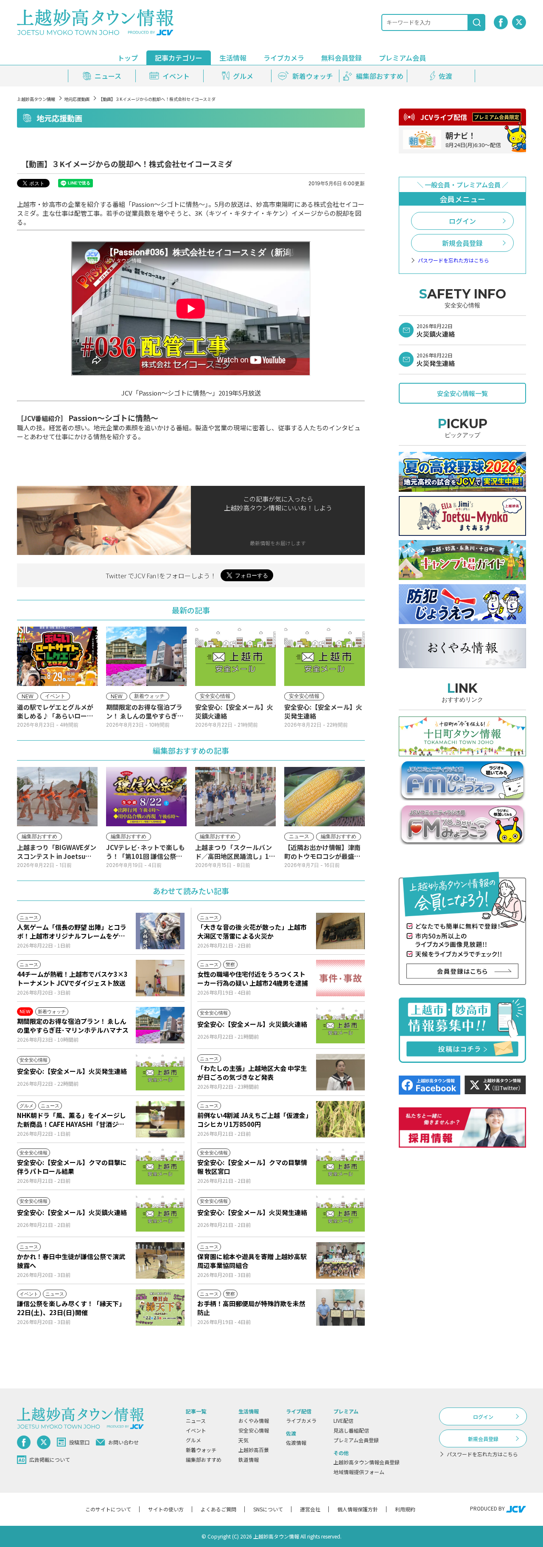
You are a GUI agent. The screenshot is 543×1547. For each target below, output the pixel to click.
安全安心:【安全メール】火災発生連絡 (72, 1071)
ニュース (196, 1420)
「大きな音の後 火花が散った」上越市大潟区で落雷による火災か (252, 931)
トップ (128, 58)
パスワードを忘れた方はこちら (453, 260)
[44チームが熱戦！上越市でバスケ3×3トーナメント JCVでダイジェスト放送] (160, 978)
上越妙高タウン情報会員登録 (366, 1462)
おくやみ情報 (253, 1420)
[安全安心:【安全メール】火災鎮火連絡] (340, 1025)
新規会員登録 (462, 243)
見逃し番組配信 (351, 1430)
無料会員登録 (341, 58)
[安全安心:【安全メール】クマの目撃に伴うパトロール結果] (160, 1166)
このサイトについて (108, 1509)
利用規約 (405, 1509)
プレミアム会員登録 (356, 1440)
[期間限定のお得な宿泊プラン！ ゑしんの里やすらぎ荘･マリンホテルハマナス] (160, 1025)
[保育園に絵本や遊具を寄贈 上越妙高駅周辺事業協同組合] (340, 1260)
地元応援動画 (77, 99)
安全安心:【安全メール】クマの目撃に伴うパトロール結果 (72, 1167)
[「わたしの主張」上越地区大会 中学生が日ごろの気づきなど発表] (340, 1072)
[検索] (476, 22)
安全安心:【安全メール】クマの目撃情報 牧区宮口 (252, 1167)
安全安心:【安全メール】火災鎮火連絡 (252, 1024)
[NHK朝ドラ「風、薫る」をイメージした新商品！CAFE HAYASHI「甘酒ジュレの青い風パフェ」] (160, 1119)
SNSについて (268, 1509)
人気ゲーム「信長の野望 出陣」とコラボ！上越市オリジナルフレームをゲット (71, 931)
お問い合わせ (123, 1442)
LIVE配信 (343, 1420)
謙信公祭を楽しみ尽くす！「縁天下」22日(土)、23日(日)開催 (71, 1308)
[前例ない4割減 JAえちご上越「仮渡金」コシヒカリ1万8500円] (340, 1119)
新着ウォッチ (201, 1449)
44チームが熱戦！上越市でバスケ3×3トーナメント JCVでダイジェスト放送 (72, 978)
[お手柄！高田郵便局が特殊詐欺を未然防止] (340, 1307)
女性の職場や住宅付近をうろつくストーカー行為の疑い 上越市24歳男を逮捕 (252, 978)
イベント (196, 1430)
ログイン (462, 221)
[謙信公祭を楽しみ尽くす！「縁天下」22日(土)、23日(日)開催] (160, 1307)
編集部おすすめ (203, 1459)
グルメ (193, 1440)
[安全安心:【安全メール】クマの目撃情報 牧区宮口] (340, 1166)
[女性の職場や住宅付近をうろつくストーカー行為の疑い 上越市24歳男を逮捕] (340, 978)
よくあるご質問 (218, 1509)
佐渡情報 (296, 1442)
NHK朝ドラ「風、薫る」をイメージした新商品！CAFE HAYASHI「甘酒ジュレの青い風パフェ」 (71, 1120)
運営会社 (310, 1509)
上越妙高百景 (253, 1449)
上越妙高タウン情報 (36, 99)
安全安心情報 (253, 1430)
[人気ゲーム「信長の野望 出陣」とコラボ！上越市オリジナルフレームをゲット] (160, 931)
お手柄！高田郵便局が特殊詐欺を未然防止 (251, 1308)
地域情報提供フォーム (358, 1471)
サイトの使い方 (166, 1509)
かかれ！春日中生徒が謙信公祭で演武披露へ (71, 1261)
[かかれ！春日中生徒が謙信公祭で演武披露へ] (160, 1260)
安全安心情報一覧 (462, 393)
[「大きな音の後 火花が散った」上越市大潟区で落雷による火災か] (340, 931)
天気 (243, 1440)
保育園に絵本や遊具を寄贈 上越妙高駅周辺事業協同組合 (252, 1261)
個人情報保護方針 (357, 1509)
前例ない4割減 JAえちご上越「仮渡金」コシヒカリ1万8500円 (253, 1120)
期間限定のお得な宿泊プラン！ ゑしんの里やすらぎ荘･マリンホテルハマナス (73, 1025)
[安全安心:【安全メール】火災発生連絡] (160, 1072)
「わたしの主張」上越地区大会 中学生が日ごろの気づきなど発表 (252, 1073)
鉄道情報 (248, 1459)
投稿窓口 (79, 1442)
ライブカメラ (283, 58)
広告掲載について (49, 1459)
